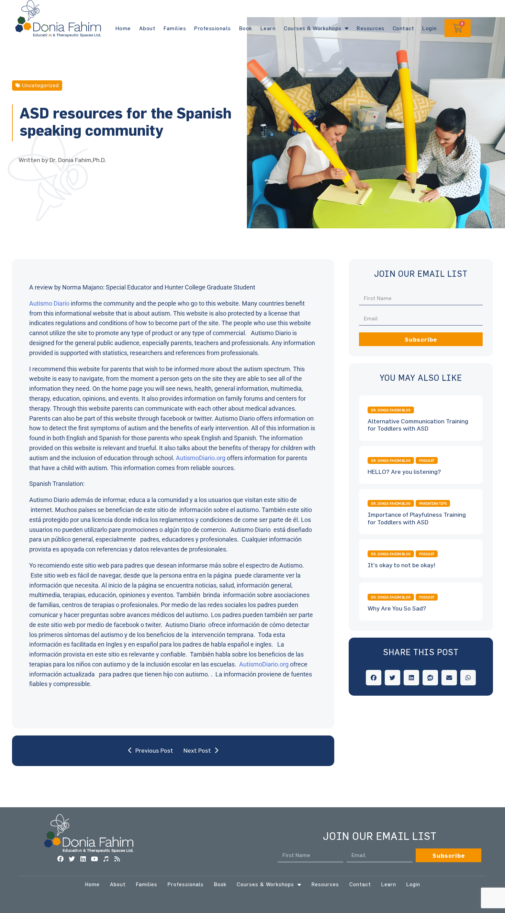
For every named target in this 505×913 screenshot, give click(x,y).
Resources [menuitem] (325, 884)
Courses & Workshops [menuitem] (265, 884)
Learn (268, 28)
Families (175, 28)
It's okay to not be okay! (402, 565)
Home (123, 28)
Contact (403, 28)
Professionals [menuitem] (186, 884)
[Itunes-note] (106, 859)
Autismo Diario (49, 303)
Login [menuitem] (413, 884)
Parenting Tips (433, 503)
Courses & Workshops (312, 28)
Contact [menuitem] (360, 884)
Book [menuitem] (220, 884)
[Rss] (117, 859)
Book (245, 28)
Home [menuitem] (92, 884)
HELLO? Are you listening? (404, 471)
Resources (370, 28)
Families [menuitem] (146, 884)
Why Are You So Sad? (397, 608)
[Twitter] (72, 859)
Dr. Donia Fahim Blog (391, 410)
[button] (373, 677)
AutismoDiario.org (200, 457)
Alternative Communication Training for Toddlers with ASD (418, 425)
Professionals (212, 28)
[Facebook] (60, 859)
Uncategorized (40, 85)
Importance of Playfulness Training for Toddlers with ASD (417, 518)
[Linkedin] (83, 859)
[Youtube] (94, 859)
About (147, 28)
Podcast (426, 460)
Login (429, 28)
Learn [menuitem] (388, 884)
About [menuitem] (118, 884)
